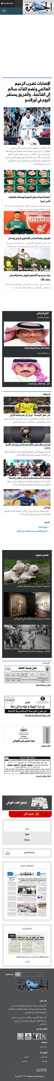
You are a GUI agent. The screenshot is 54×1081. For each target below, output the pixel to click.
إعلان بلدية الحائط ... (42, 685)
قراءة (27, 829)
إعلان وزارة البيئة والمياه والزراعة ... (36, 716)
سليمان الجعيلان (43, 317)
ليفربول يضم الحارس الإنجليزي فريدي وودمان (29, 238)
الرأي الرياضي (43, 313)
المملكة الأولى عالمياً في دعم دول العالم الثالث (32, 957)
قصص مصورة (42, 555)
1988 (12, 936)
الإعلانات (26, 1057)
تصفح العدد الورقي (27, 866)
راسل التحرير (29, 852)
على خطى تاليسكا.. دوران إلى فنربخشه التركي (30, 415)
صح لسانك (42, 527)
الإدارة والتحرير (43, 1057)
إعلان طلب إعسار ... (42, 776)
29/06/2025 (8, 3)
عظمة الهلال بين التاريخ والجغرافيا (37, 348)
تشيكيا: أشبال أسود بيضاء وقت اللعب (33, 586)
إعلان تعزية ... (44, 746)
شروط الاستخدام (42, 1069)
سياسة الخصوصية (41, 1070)
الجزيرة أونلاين (43, 1047)
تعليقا (27, 834)
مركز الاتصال (25, 1061)
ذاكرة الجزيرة (27, 929)
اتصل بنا (43, 1053)
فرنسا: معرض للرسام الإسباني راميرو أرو (32, 619)
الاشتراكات (44, 1061)
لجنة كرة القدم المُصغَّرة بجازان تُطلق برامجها (29, 478)
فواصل (47, 507)
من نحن (43, 1001)
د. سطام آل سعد (43, 353)
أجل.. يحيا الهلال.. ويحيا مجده (39, 384)
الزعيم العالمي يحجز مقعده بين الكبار (32, 531)
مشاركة (27, 840)
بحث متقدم (9, 974)
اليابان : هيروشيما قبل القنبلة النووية (34, 651)
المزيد (47, 522)
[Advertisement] (27, 46)
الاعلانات (46, 663)
